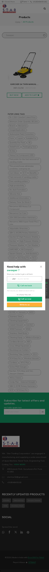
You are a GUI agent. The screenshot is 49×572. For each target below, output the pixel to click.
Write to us (25, 304)
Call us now (26, 299)
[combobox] (11, 278)
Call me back (26, 285)
